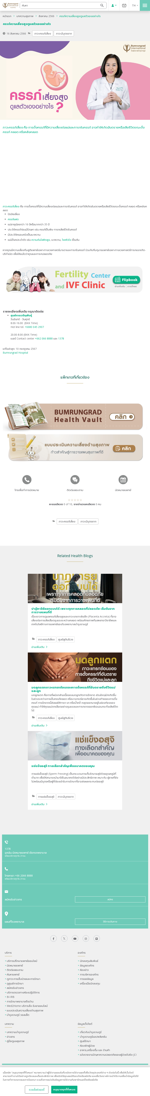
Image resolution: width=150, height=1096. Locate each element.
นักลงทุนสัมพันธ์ (89, 961)
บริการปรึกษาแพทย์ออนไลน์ (22, 961)
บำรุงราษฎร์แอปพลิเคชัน (93, 1036)
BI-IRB (10, 997)
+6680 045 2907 (34, 327)
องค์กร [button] (82, 952)
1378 (61, 338)
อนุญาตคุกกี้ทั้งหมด (64, 1089)
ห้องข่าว (84, 970)
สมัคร (110, 899)
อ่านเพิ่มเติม (37, 647)
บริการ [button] (8, 952)
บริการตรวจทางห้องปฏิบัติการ (23, 992)
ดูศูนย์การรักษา (15, 983)
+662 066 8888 (44, 338)
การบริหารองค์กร (89, 974)
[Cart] (124, 5)
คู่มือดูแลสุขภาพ (16, 1041)
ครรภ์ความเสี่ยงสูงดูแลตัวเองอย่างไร (80, 16)
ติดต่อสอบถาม (15, 970)
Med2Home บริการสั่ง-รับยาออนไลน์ (27, 1006)
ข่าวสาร (11, 1036)
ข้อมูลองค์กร (87, 965)
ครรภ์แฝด (13, 219)
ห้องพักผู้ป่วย (87, 1045)
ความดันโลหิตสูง (40, 239)
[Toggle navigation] (145, 5)
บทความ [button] (9, 1024)
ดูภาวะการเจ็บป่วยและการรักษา (23, 979)
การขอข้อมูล (86, 979)
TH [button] (134, 5)
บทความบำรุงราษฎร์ (18, 1032)
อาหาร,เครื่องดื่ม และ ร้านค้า (95, 1050)
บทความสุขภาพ (24, 16)
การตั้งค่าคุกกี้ (36, 1089)
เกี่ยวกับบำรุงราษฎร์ (91, 1032)
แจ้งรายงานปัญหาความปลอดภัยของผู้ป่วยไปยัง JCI (108, 1054)
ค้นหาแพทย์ (13, 974)
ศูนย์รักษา (85, 1041)
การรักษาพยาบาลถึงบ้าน (20, 1001)
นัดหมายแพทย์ (15, 965)
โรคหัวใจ (66, 239)
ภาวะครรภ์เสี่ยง (42, 33)
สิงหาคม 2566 (46, 16)
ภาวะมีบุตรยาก (64, 33)
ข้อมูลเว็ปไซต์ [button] (85, 1024)
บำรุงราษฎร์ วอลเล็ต (18, 1015)
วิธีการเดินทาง (110, 921)
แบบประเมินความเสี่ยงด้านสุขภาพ (25, 1010)
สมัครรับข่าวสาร (15, 988)
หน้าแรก (7, 16)
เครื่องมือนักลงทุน (90, 983)
